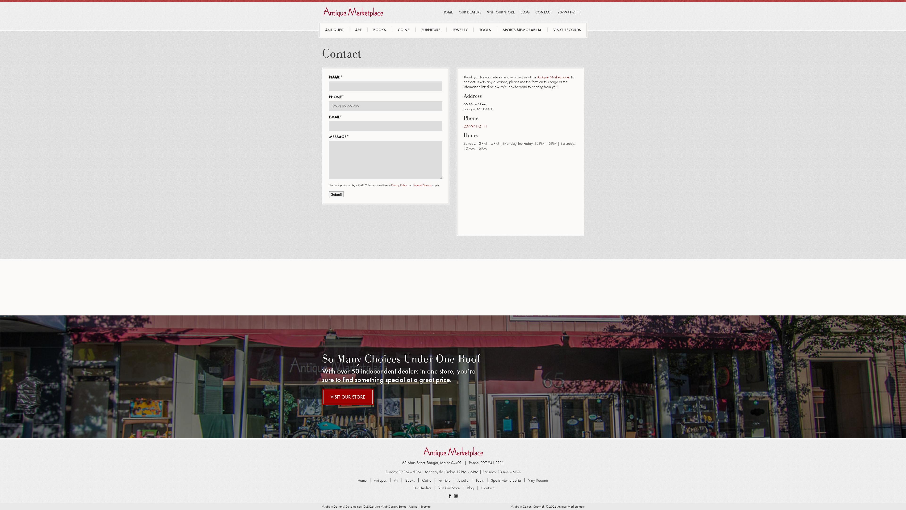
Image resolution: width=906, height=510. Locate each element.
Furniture (430, 30)
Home (447, 12)
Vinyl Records (567, 30)
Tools (485, 30)
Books (379, 30)
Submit (336, 194)
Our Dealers (470, 12)
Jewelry (460, 30)
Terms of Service (422, 185)
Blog (525, 12)
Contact (543, 12)
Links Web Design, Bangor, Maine (396, 506)
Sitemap (425, 506)
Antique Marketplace (552, 77)
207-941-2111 (569, 12)
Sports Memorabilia (522, 30)
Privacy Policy (399, 185)
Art (358, 30)
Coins (404, 30)
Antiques (334, 30)
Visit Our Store (501, 12)
